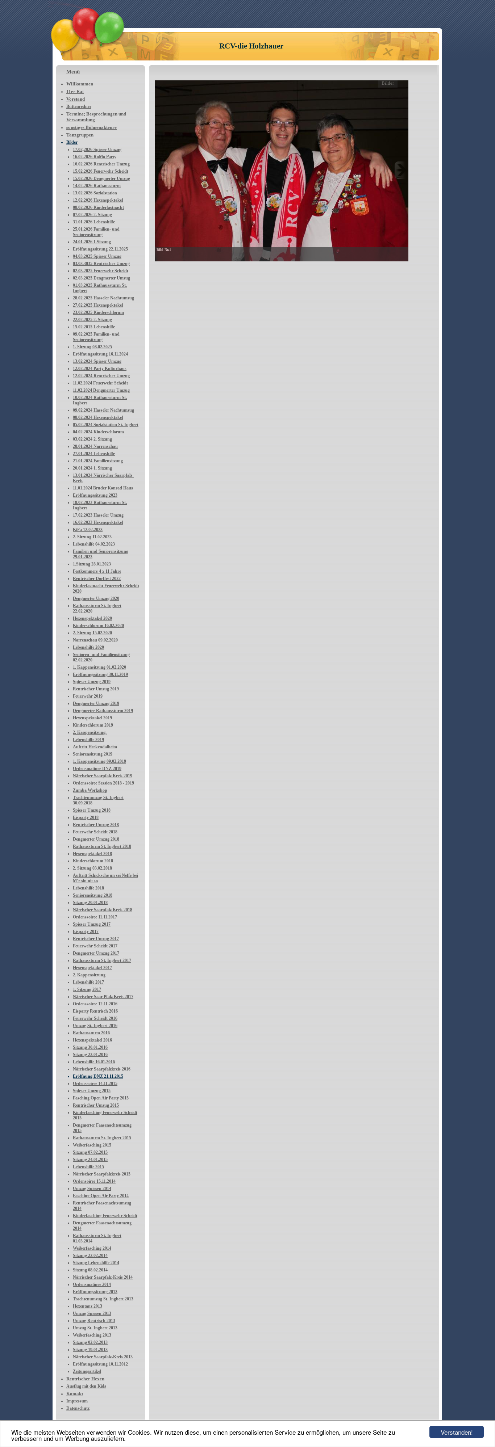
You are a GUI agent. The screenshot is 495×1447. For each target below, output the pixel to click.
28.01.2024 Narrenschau (95, 446)
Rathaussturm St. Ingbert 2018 (102, 846)
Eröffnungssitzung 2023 (95, 495)
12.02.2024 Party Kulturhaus (99, 368)
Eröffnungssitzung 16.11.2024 (100, 354)
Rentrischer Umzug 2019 (96, 688)
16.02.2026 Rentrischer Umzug (101, 164)
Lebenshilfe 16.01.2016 (94, 1061)
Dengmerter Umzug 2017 (96, 953)
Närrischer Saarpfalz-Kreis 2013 (103, 1356)
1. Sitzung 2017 (87, 989)
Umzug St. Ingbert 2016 (95, 1025)
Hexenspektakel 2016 (92, 1040)
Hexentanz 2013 (87, 1306)
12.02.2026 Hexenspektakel (98, 200)
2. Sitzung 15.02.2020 (92, 632)
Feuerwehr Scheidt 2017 (95, 945)
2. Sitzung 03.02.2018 (92, 868)
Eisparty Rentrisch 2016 (95, 1011)
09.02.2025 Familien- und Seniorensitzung (96, 337)
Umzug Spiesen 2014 (92, 1188)
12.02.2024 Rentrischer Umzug (101, 375)
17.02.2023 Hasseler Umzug (98, 515)
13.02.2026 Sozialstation (95, 192)
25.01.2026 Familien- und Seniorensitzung (96, 232)
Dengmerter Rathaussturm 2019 (103, 710)
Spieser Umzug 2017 (92, 924)
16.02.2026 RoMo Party (94, 156)
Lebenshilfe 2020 (88, 647)
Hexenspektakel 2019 (92, 717)
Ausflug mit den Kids (86, 1386)
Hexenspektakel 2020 (92, 618)
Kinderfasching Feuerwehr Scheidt (105, 1215)
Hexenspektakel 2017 (92, 967)
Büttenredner (78, 106)
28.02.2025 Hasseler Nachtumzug (103, 297)
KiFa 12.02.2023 (88, 529)
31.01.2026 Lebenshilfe (94, 221)
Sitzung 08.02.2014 (90, 1270)
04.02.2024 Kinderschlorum (98, 431)
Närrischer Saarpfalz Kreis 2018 (102, 909)
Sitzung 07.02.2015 (90, 1152)
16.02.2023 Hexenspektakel (98, 522)
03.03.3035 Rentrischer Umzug (101, 263)
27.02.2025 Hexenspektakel (98, 305)
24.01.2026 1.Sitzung (92, 241)
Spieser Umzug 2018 (92, 810)
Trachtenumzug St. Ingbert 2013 (103, 1298)
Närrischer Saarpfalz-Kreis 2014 (103, 1277)
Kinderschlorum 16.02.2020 (98, 625)
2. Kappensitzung (89, 974)
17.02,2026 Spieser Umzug (97, 149)
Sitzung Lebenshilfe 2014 (96, 1262)
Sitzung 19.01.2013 (90, 1349)
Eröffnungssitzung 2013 (95, 1291)
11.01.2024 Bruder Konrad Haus (103, 488)
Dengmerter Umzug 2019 (96, 703)
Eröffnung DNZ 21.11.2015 (98, 1076)
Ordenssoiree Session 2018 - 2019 (103, 783)
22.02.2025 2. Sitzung (92, 319)
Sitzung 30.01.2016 (90, 1047)
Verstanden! (457, 1432)
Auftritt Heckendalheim (95, 746)
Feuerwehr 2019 (88, 696)
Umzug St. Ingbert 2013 (95, 1327)
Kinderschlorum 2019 (93, 725)
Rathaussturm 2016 (91, 1032)
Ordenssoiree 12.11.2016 (95, 1003)
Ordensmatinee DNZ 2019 (97, 768)
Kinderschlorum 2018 (93, 860)
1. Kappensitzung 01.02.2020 (99, 667)
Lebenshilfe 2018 (88, 888)
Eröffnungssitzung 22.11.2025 (100, 249)
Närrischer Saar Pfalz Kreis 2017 (103, 996)
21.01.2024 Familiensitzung (98, 460)
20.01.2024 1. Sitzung (92, 468)
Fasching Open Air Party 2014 (101, 1195)
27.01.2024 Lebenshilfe (94, 453)
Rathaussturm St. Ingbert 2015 (102, 1137)
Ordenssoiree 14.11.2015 (95, 1083)
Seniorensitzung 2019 (92, 754)
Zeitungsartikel (87, 1371)
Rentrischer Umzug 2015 (96, 1105)
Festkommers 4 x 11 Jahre (97, 571)
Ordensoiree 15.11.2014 (94, 1181)
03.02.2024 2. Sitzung (92, 439)
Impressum (77, 1401)
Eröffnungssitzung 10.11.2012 (100, 1364)
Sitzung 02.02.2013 (90, 1342)
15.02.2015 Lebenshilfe (94, 326)
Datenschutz (78, 1408)
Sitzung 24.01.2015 (90, 1159)
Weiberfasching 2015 (92, 1145)
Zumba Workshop (90, 790)
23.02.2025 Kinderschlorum (98, 312)
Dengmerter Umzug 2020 (96, 598)
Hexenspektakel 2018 (92, 853)
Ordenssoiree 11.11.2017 (95, 917)
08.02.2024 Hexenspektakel (98, 417)
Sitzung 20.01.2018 (90, 902)
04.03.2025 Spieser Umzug (97, 256)
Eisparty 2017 (86, 931)
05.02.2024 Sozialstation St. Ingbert (105, 424)
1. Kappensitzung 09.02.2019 (99, 761)
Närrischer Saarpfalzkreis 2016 (101, 1069)
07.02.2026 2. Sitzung (92, 214)
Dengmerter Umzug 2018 (96, 839)
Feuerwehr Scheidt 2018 (95, 831)
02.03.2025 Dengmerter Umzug (101, 278)
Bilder (72, 142)
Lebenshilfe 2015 (88, 1166)
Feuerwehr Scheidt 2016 (95, 1018)
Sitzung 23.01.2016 (90, 1054)
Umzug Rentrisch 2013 (94, 1320)
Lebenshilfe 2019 (88, 739)
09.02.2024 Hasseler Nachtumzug (103, 410)
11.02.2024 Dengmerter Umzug (101, 390)
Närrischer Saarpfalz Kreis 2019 (102, 775)
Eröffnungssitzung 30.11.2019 (100, 674)
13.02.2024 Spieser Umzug (97, 361)
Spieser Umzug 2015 (92, 1090)
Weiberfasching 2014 (92, 1248)
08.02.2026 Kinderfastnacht (98, 207)
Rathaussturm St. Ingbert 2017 (102, 960)
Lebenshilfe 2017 (88, 982)
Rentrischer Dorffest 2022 (97, 578)
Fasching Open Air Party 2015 (101, 1098)
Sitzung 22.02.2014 (90, 1255)
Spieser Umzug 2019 (92, 681)
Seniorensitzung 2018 (92, 895)
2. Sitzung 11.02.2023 (92, 536)
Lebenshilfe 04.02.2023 (94, 544)
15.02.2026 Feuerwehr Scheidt (100, 171)
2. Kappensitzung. (90, 732)
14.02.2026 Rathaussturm (97, 185)
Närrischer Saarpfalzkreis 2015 (101, 1174)
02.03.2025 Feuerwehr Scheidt (100, 270)
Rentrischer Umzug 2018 (96, 824)
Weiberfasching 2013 (92, 1335)
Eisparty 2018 (86, 817)
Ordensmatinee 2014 (92, 1284)
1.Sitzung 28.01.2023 (92, 564)
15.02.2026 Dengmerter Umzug (101, 178)
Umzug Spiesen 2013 (92, 1313)
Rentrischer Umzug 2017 (96, 938)
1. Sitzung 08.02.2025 (92, 346)
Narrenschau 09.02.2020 (95, 640)
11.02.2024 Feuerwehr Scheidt (100, 383)
